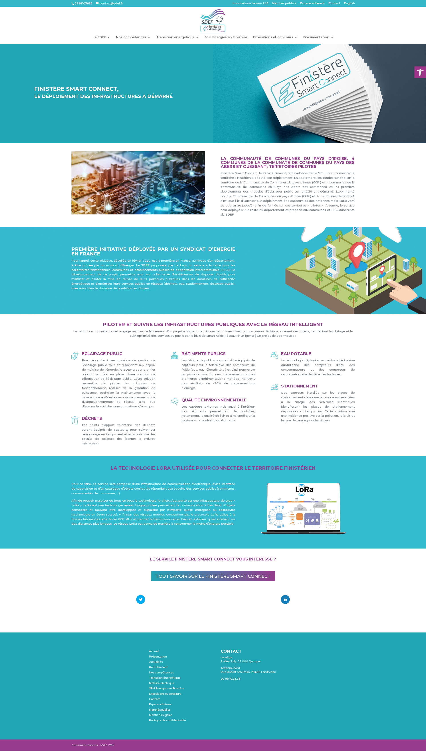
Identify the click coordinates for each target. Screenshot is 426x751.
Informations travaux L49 (250, 3)
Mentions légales (160, 715)
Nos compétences (131, 37)
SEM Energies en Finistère (226, 37)
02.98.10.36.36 (230, 678)
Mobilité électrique (161, 683)
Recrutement (158, 667)
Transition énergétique (175, 37)
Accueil (154, 651)
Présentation (158, 656)
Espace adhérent (312, 3)
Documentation (316, 37)
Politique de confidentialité (167, 720)
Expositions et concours (273, 37)
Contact (334, 3)
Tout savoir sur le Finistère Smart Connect (213, 576)
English (349, 3)
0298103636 (83, 3)
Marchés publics (284, 3)
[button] (420, 72)
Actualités (156, 661)
